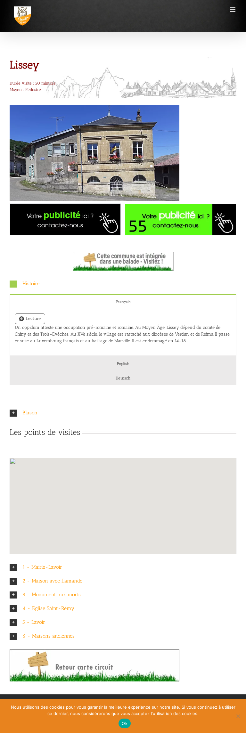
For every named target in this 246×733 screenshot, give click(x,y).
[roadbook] (94, 651)
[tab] (123, 301)
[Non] (238, 716)
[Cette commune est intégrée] (123, 254)
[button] (123, 284)
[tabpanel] (123, 332)
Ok (124, 723)
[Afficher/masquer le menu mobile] (233, 9)
